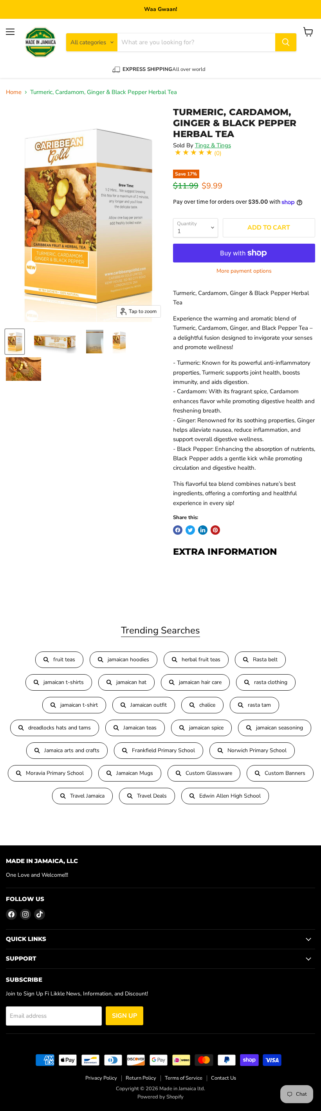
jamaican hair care (200, 682)
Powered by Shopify (160, 1096)
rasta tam (259, 705)
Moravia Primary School (55, 773)
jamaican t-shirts (63, 682)
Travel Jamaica (87, 796)
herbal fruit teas (201, 659)
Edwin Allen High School (230, 796)
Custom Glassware (209, 773)
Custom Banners (285, 773)
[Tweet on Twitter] (190, 530)
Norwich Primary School (257, 750)
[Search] (285, 42)
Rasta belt (265, 659)
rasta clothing (270, 682)
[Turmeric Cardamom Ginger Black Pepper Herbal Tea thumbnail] (14, 341)
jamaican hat (131, 682)
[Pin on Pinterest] (215, 530)
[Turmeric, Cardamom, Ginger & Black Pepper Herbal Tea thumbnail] (55, 341)
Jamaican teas (140, 727)
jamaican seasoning (279, 727)
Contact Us (223, 1078)
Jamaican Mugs (134, 773)
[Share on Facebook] (177, 530)
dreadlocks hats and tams (59, 727)
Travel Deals (152, 796)
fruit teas (64, 659)
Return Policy (141, 1078)
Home (14, 92)
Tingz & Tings (213, 145)
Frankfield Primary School (163, 750)
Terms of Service (183, 1078)
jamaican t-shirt (79, 705)
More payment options (244, 271)
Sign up (124, 1015)
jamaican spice (206, 727)
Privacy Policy (101, 1078)
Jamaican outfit (148, 705)
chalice (207, 705)
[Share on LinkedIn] (202, 530)
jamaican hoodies (128, 659)
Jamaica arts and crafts (71, 750)
